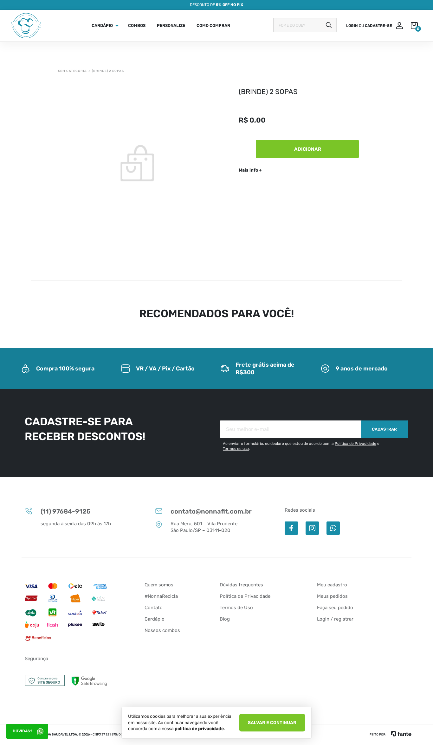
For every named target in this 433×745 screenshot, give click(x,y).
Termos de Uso (236, 607)
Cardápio (102, 25)
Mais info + (250, 170)
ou (369, 25)
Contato (154, 607)
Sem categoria (72, 71)
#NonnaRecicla (161, 596)
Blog (225, 619)
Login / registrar (335, 619)
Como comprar (213, 25)
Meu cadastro (332, 585)
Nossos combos (162, 630)
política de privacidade (199, 728)
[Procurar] (328, 25)
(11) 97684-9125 (66, 511)
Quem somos (159, 585)
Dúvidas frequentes (241, 585)
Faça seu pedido (335, 607)
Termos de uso (236, 448)
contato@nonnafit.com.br (211, 511)
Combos (136, 25)
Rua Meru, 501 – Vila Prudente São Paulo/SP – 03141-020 (204, 527)
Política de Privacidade (355, 443)
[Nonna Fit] (26, 25)
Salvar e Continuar (272, 722)
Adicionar (307, 149)
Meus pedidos (332, 596)
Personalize (171, 25)
